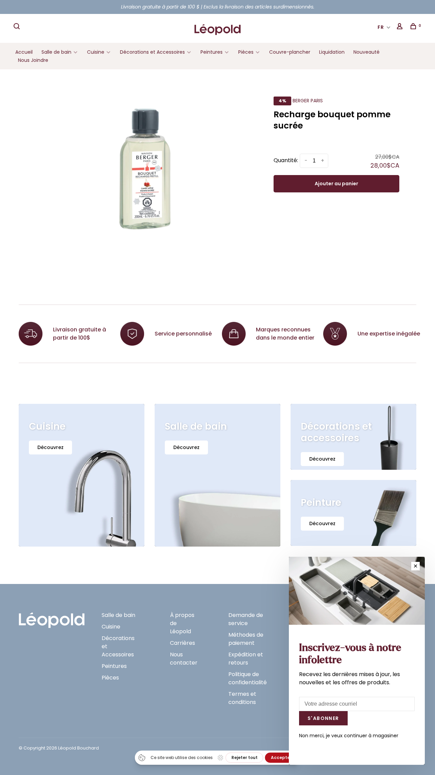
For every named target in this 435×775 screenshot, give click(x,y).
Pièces (246, 52)
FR (381, 27)
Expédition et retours (245, 659)
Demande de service (245, 619)
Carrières (182, 643)
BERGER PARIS (308, 100)
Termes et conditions (242, 698)
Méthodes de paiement (245, 639)
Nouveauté (366, 52)
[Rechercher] (18, 27)
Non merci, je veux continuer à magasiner (348, 735)
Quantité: (286, 160)
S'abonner (323, 718)
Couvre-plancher (289, 52)
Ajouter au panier (336, 183)
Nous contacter (183, 659)
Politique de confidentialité (247, 678)
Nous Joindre (33, 60)
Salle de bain (56, 52)
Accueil (24, 52)
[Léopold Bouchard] (52, 617)
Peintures (212, 52)
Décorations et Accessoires (152, 52)
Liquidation (332, 52)
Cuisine (95, 52)
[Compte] (401, 27)
